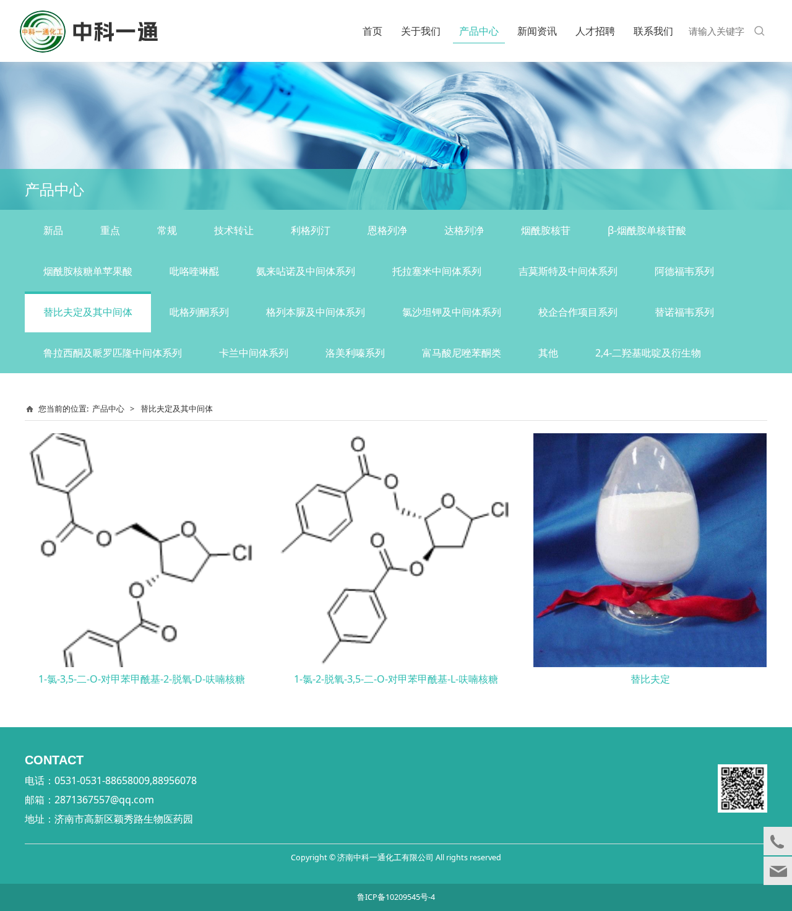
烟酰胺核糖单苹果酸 (87, 271)
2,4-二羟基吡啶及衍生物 (648, 353)
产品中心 (479, 31)
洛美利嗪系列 (355, 353)
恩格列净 (387, 230)
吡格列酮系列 (199, 312)
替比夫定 (650, 679)
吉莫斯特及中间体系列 (568, 271)
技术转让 (234, 230)
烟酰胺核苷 (545, 230)
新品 (53, 230)
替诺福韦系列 (684, 312)
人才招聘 (595, 31)
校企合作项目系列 (578, 312)
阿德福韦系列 (684, 271)
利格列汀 (310, 230)
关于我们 (421, 31)
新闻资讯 (537, 31)
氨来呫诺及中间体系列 (305, 271)
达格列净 (464, 230)
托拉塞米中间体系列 (436, 271)
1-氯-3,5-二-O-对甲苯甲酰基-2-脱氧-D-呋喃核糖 (141, 679)
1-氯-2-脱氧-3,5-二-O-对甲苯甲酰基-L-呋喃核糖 (396, 679)
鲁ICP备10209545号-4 (396, 897)
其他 (548, 353)
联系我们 (653, 31)
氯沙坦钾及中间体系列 (451, 312)
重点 (110, 230)
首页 (372, 31)
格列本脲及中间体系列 (315, 312)
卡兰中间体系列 (253, 353)
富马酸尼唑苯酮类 (461, 353)
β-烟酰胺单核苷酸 (647, 230)
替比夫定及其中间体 (87, 312)
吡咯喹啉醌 (194, 271)
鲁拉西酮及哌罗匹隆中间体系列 (112, 353)
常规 (167, 230)
